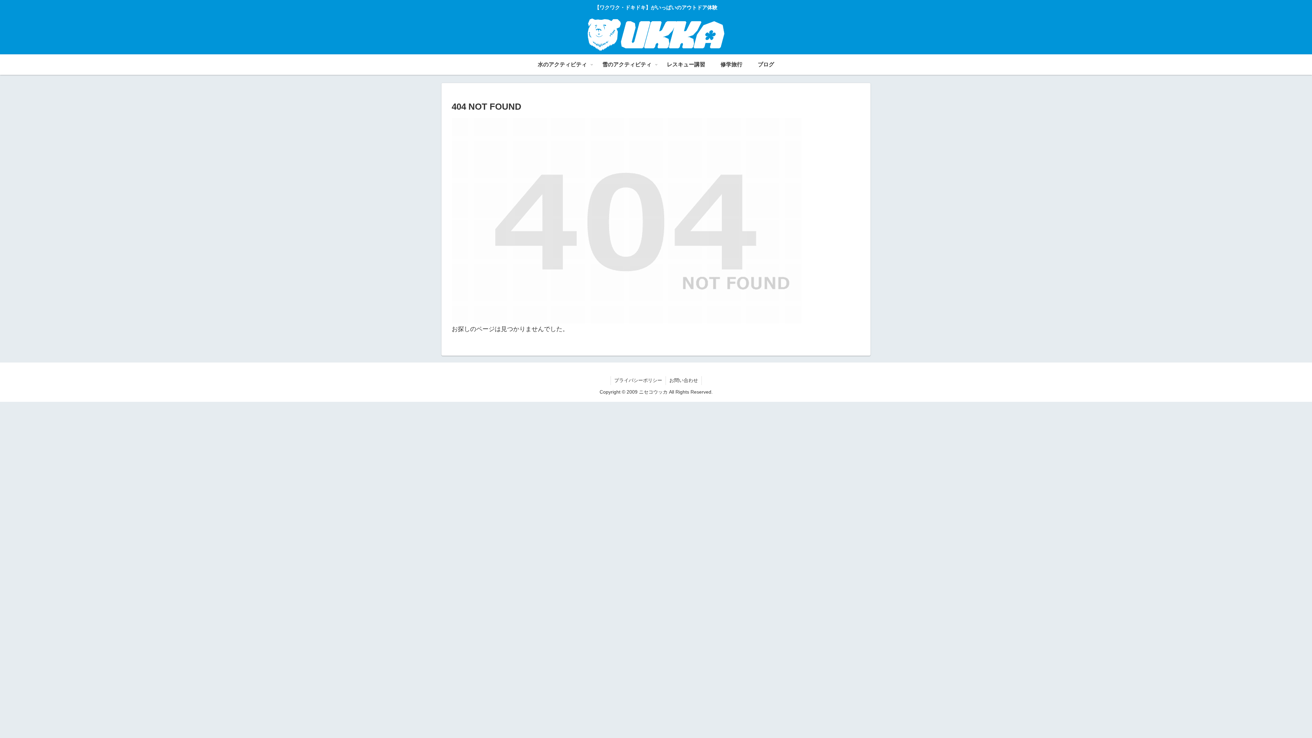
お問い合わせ (683, 380)
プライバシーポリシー (638, 380)
